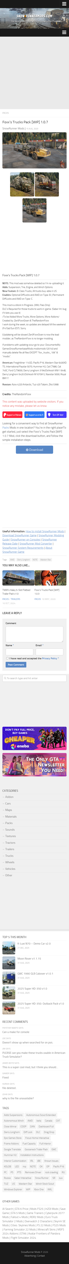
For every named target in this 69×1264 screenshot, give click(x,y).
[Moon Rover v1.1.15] (8, 962)
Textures (10, 836)
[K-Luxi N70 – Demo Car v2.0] (8, 947)
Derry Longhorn (23, 560)
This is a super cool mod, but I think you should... (30, 1067)
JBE (39, 1160)
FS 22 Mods (44, 1225)
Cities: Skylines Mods (23, 1225)
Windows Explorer (13, 1189)
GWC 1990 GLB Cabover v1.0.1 (35, 973)
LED (17, 1166)
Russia (7, 1178)
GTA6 (23, 1233)
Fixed (5, 1077)
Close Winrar (10, 1126)
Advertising (30, 1255)
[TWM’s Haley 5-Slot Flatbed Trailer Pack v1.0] (18, 578)
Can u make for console (15, 1032)
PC (5, 1172)
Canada (48, 1120)
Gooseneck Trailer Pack (36, 1149)
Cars (8, 803)
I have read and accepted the (34, 658)
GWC (54, 1149)
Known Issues (51, 1160)
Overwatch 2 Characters (38, 1221)
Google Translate (12, 1149)
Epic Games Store (13, 1138)
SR (53, 1178)
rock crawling (51, 1172)
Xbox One (39, 1189)
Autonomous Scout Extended (41, 1115)
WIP (28, 1189)
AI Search (7, 1208)
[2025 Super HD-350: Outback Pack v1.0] (8, 1007)
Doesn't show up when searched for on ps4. (27, 1042)
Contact (41, 1255)
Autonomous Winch (14, 1120)
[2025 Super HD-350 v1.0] (8, 992)
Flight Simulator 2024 (23, 1237)
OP (47, 1166)
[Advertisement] (34, 73)
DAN (32, 1126)
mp (24, 1166)
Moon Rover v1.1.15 (29, 958)
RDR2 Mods (36, 1217)
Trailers (15, 599)
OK (41, 1166)
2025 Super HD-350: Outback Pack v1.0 (40, 1003)
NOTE (35, 560)
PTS (19, 1172)
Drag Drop (49, 1132)
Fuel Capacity (29, 1143)
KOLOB (7, 1166)
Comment (11, 623)
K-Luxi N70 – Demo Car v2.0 (34, 943)
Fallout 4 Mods (19, 1217)
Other (8, 875)
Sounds (10, 829)
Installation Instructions (32, 1155)
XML (49, 1189)
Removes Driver (33, 1172)
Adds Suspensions (13, 1115)
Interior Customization (15, 1160)
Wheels (9, 862)
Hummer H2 (10, 1155)
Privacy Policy (49, 658)
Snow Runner (42, 1178)
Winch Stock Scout (45, 1183)
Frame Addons (11, 1143)
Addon (9, 797)
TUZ (6, 1183)
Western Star (45, 560)
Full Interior (45, 1143)
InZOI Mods (51, 1208)
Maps (8, 810)
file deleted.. (9, 1088)
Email (39, 645)
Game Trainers (35, 1213)
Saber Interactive (22, 1178)
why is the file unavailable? (18, 1098)
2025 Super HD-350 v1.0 (32, 988)
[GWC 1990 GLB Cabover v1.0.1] (8, 977)
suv (61, 1178)
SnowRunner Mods (30, 1252)
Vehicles (10, 869)
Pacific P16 (58, 1166)
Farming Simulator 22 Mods (20, 1229)
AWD (12, 560)
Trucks (9, 856)
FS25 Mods (59, 1225)
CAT (58, 1120)
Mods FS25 (36, 1208)
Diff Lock (28, 1132)
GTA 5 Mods (18, 1213)
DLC (38, 1132)
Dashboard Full (46, 1126)
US (13, 1183)
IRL (31, 1160)
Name (10, 645)
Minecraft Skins (47, 1229)
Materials (11, 816)
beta (39, 1120)
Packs (5, 113)
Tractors (10, 842)
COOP (23, 1126)
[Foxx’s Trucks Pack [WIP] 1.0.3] (50, 578)
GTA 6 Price (21, 1208)
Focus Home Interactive (37, 1138)
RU (63, 1172)
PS (12, 1172)
